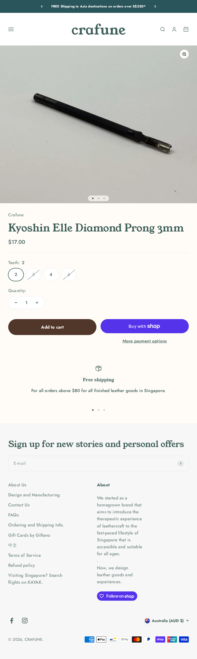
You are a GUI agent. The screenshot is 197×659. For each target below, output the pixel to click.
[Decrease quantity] (15, 302)
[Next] (155, 6)
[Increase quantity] (36, 302)
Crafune (16, 215)
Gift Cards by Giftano (29, 535)
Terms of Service (24, 555)
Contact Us (18, 505)
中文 (12, 545)
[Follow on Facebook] (11, 620)
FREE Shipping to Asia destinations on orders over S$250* (98, 5)
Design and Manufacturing (34, 495)
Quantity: (17, 290)
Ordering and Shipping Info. (36, 525)
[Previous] (42, 6)
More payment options (145, 341)
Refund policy (21, 565)
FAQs (13, 515)
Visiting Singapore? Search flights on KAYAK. (35, 578)
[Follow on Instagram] (24, 620)
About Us (17, 485)
